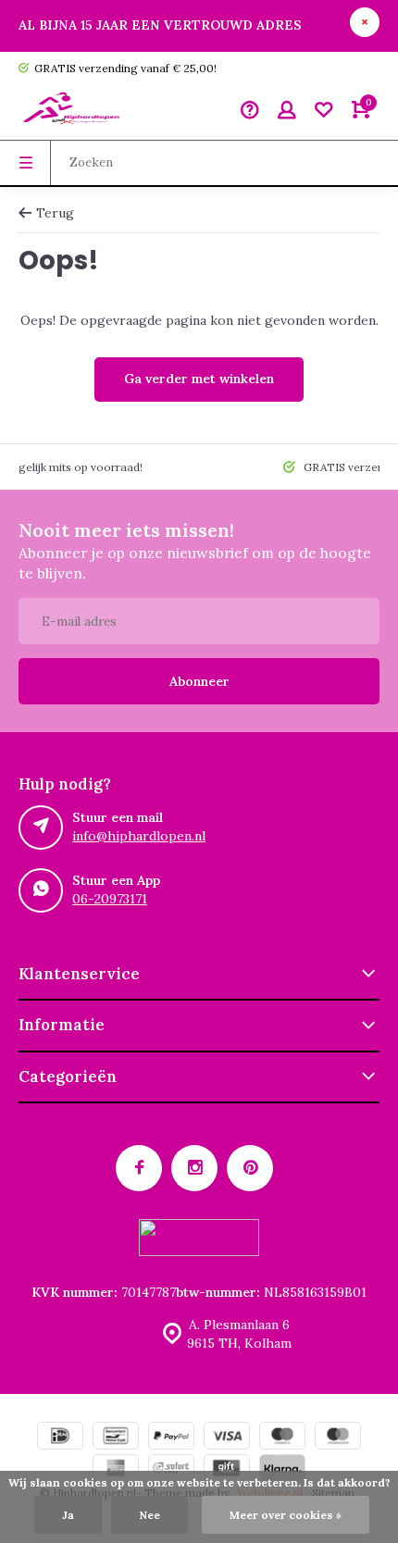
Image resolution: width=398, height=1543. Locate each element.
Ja (68, 1515)
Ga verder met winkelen (199, 378)
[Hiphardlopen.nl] (74, 112)
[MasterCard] (338, 1438)
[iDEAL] (60, 1438)
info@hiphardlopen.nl (138, 835)
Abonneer (199, 681)
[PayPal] (171, 1438)
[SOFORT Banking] (171, 1470)
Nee (149, 1515)
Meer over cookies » (286, 1515)
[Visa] (227, 1438)
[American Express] (116, 1470)
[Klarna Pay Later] (282, 1470)
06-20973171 (109, 898)
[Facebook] (139, 1168)
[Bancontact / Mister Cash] (116, 1438)
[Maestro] (282, 1438)
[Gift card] (227, 1470)
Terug (55, 213)
